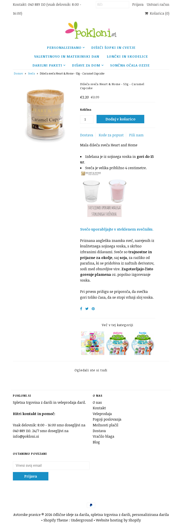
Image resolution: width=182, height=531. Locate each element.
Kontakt (99, 408)
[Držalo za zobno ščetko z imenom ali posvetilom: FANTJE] (142, 353)
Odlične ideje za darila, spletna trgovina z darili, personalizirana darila (111, 514)
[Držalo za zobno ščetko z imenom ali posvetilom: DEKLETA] (117, 353)
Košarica (158, 13)
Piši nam (136, 135)
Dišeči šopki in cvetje (113, 47)
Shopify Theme (56, 520)
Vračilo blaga (103, 436)
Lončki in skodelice (127, 56)
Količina (85, 110)
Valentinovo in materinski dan (66, 56)
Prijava (138, 4)
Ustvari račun (158, 4)
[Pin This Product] (93, 308)
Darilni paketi (47, 65)
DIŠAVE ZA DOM (86, 65)
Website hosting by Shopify (118, 520)
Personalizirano (64, 47)
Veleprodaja (102, 413)
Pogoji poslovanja (107, 419)
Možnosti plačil (105, 425)
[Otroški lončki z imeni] (93, 353)
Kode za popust (111, 135)
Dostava (86, 135)
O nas (97, 402)
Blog (96, 442)
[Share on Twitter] (87, 308)
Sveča (31, 73)
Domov (18, 73)
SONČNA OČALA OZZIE (130, 65)
